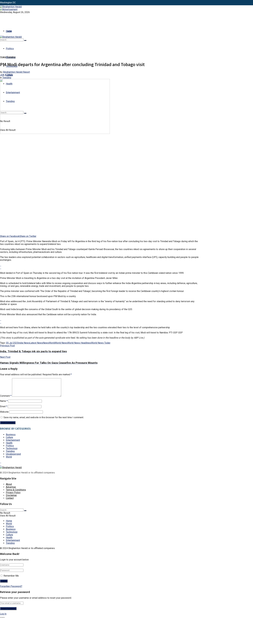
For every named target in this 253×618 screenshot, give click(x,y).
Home (9, 31)
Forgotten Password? (11, 586)
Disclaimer (11, 495)
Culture (9, 437)
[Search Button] (25, 40)
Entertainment (13, 440)
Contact (10, 498)
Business (11, 434)
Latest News (36, 342)
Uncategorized (13, 454)
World (52, 342)
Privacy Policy (13, 492)
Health (9, 442)
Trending (11, 57)
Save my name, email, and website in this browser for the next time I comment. (44, 417)
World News (61, 342)
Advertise (11, 487)
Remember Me (11, 575)
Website (4, 411)
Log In (3, 613)
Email (3, 406)
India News (24, 342)
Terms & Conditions (16, 489)
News (46, 342)
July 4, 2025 (6, 74)
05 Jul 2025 (12, 342)
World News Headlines (79, 342)
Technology (12, 448)
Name (4, 401)
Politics (10, 48)
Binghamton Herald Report (16, 72)
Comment (5, 395)
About (9, 484)
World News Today (100, 342)
